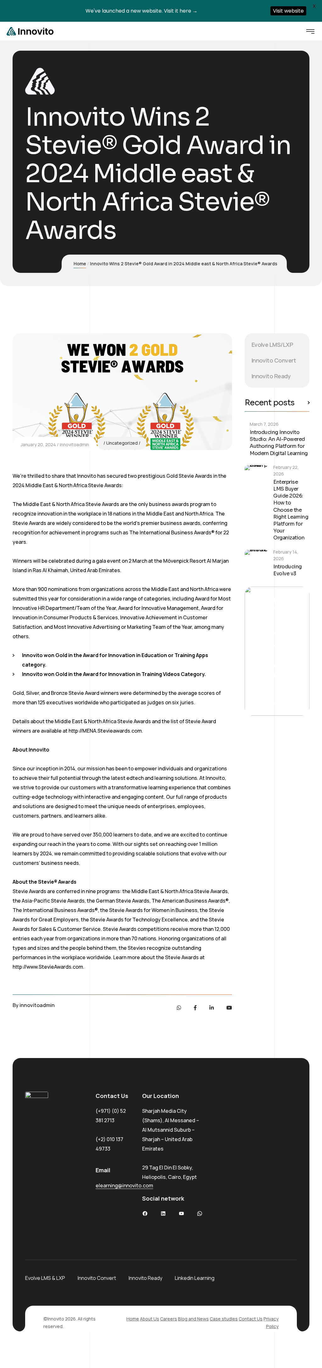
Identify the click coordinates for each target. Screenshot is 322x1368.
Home (80, 264)
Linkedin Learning (194, 1278)
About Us (149, 1319)
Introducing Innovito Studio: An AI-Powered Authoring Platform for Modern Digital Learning (279, 443)
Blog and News (193, 1319)
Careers (168, 1319)
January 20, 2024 (38, 445)
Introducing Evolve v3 (287, 570)
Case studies (224, 1319)
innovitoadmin (74, 445)
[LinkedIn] (211, 1007)
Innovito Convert (274, 360)
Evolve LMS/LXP (272, 344)
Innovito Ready (271, 376)
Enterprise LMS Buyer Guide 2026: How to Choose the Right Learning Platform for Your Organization (290, 510)
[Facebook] (195, 1007)
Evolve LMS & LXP (45, 1278)
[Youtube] (229, 1007)
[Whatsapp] (179, 1007)
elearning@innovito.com (124, 1185)
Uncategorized (122, 443)
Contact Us (251, 1319)
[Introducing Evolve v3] (256, 561)
